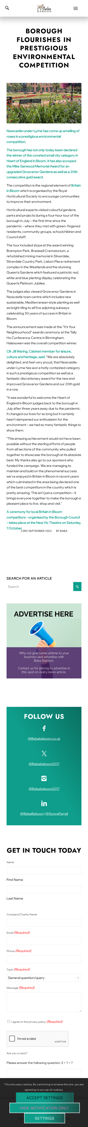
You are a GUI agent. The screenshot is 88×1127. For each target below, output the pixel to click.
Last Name (15, 898)
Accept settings (44, 1097)
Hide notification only (44, 1108)
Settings (44, 1118)
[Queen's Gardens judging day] (44, 103)
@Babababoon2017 (44, 764)
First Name (15, 880)
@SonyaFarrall (56, 814)
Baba (63, 530)
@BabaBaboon (32, 814)
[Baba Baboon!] (44, 8)
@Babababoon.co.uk (44, 738)
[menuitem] (75, 8)
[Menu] (75, 8)
